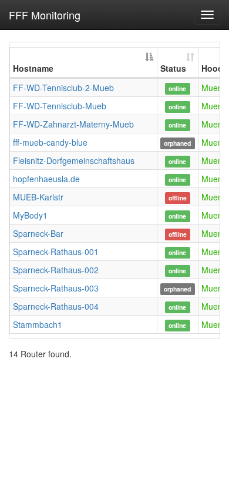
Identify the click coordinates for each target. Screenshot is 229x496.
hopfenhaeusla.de (46, 179)
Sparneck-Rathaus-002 (56, 270)
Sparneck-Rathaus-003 (56, 288)
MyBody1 (30, 215)
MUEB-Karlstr (38, 197)
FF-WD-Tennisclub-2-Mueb (63, 87)
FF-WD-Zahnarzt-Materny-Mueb (73, 124)
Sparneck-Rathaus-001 (56, 251)
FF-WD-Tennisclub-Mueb (59, 106)
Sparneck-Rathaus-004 (56, 306)
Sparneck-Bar (38, 233)
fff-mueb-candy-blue (50, 142)
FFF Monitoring (44, 14)
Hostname (33, 68)
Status (173, 68)
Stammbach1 (37, 324)
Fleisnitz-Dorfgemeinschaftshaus (73, 160)
